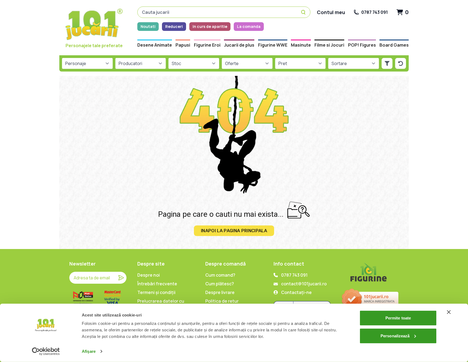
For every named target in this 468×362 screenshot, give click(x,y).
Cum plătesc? (219, 284)
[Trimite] (121, 277)
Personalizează (395, 335)
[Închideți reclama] (449, 312)
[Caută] (304, 12)
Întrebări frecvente (157, 284)
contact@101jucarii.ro (304, 284)
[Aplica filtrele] (387, 63)
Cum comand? (220, 275)
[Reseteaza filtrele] (400, 63)
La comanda (249, 26)
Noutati (148, 26)
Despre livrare (220, 292)
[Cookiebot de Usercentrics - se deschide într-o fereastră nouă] (46, 351)
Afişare (89, 351)
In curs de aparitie (210, 26)
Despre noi (148, 275)
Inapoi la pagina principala (234, 230)
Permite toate (398, 318)
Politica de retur (222, 301)
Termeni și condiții (156, 292)
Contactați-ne (296, 292)
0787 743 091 (294, 275)
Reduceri (174, 26)
